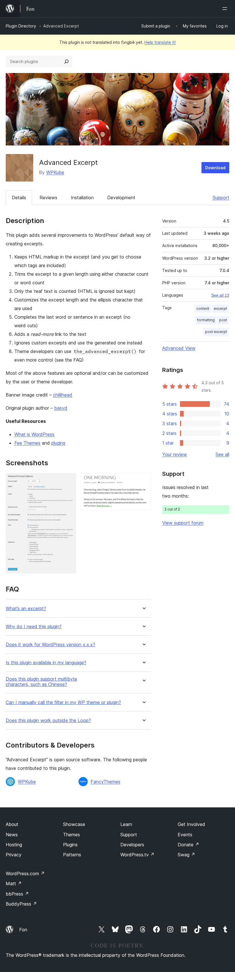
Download (215, 167)
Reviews (48, 197)
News (12, 834)
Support (221, 197)
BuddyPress (21, 904)
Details (19, 197)
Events (185, 834)
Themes (71, 834)
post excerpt (216, 332)
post (223, 320)
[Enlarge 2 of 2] (143, 481)
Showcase (74, 824)
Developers (132, 844)
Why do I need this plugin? (34, 626)
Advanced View (178, 348)
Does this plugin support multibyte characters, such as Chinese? (41, 681)
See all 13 (220, 295)
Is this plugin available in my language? (46, 662)
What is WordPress (34, 434)
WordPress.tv (137, 854)
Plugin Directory (21, 25)
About (12, 824)
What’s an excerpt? (26, 608)
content (202, 308)
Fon (23, 929)
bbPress (17, 894)
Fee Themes (27, 443)
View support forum (182, 523)
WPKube (55, 172)
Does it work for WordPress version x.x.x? (50, 644)
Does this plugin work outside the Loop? (48, 720)
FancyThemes (105, 781)
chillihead (62, 395)
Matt (14, 883)
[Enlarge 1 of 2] (68, 481)
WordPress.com (25, 873)
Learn (126, 824)
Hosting (14, 844)
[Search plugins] (66, 61)
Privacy (13, 854)
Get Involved (191, 824)
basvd (60, 408)
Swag (186, 854)
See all (222, 454)
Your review (174, 454)
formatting (206, 320)
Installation (82, 197)
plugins (58, 443)
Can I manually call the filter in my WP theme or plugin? (63, 702)
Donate (188, 844)
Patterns (72, 854)
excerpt (220, 308)
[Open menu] (226, 8)
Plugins (70, 844)
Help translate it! (160, 42)
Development (121, 197)
